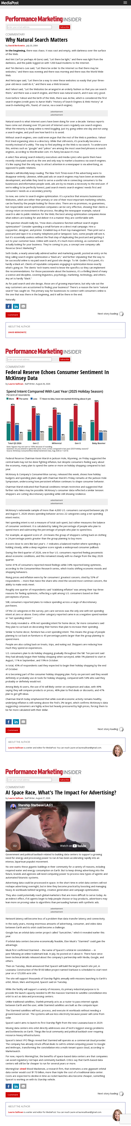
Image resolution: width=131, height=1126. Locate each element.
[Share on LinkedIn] (16, 306)
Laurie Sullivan (15, 384)
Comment (13, 314)
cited (23, 1068)
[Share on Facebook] (9, 306)
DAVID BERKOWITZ (17, 332)
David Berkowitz (16, 45)
